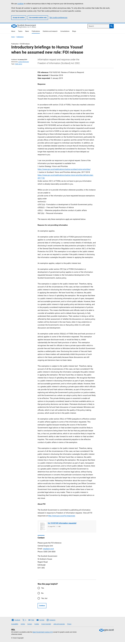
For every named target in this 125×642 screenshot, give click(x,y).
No (42, 593)
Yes (42, 588)
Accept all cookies (19, 17)
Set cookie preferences (58, 18)
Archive (23, 624)
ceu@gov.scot (48, 549)
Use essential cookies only (38, 17)
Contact (29, 624)
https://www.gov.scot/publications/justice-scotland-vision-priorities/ (64, 169)
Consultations (64, 31)
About (13, 31)
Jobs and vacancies (59, 624)
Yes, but (44, 598)
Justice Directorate (23, 61)
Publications (36, 31)
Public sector (18, 64)
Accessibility (14, 624)
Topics (20, 31)
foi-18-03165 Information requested (62, 523)
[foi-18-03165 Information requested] (42, 526)
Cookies (36, 624)
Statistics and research (50, 31)
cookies (20, 4)
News (27, 31)
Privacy (69, 624)
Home (13, 37)
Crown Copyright (46, 624)
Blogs (74, 31)
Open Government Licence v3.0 (43, 632)
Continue (42, 605)
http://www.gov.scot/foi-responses (61, 516)
